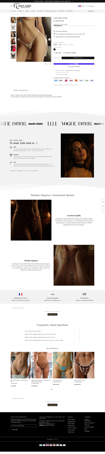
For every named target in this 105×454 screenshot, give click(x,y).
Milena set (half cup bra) (59, 380)
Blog (85, 429)
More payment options (74, 66)
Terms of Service (72, 428)
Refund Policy (71, 425)
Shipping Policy (72, 421)
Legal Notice (71, 432)
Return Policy (71, 423)
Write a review (52, 314)
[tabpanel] (63, 369)
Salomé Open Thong (36, 380)
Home (12, 14)
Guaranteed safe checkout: (62, 78)
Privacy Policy (71, 419)
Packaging (87, 431)
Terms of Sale (71, 430)
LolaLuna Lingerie (22, 6)
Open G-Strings (16, 14)
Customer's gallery (89, 427)
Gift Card (86, 425)
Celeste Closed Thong (80, 380)
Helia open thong (14, 380)
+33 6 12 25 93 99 (49, 425)
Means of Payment (89, 423)
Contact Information (87, 419)
